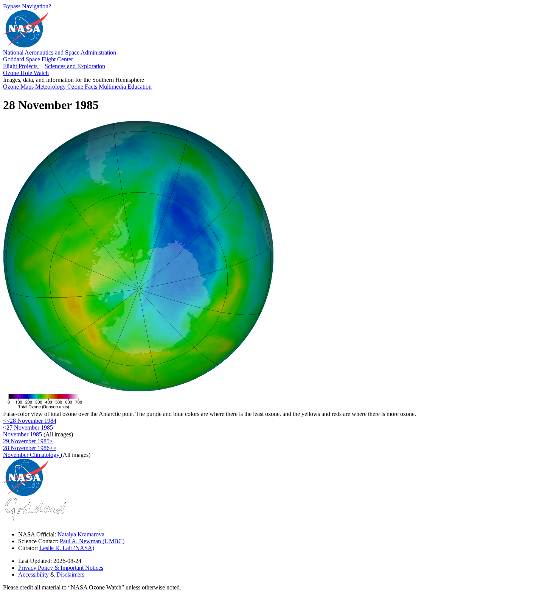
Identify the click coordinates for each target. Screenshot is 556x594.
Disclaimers (70, 574)
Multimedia (113, 86)
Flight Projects (21, 66)
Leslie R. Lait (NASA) (66, 548)
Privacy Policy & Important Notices (60, 567)
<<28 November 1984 (29, 420)
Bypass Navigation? (27, 6)
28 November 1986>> (29, 448)
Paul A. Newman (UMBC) (92, 541)
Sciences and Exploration (75, 66)
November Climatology (32, 455)
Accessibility (34, 574)
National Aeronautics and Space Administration (59, 52)
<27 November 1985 (28, 427)
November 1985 (22, 434)
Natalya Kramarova (80, 534)
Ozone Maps (19, 86)
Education (139, 86)
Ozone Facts (83, 86)
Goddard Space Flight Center (38, 59)
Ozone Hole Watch (26, 73)
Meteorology (51, 86)
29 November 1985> (28, 441)
